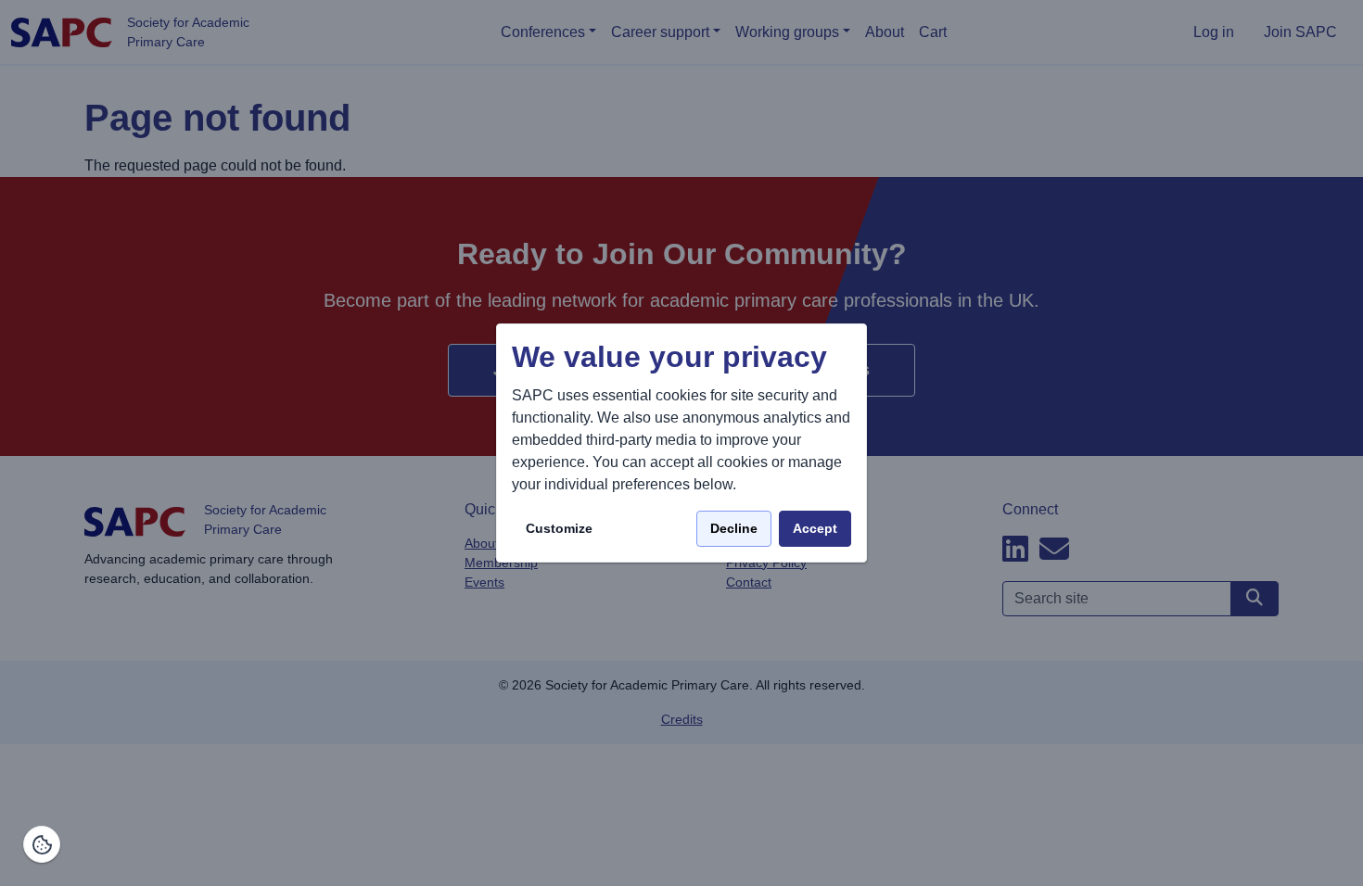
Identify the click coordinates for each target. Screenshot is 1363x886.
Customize (559, 528)
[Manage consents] (41, 844)
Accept (815, 528)
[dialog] (681, 443)
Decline (734, 528)
